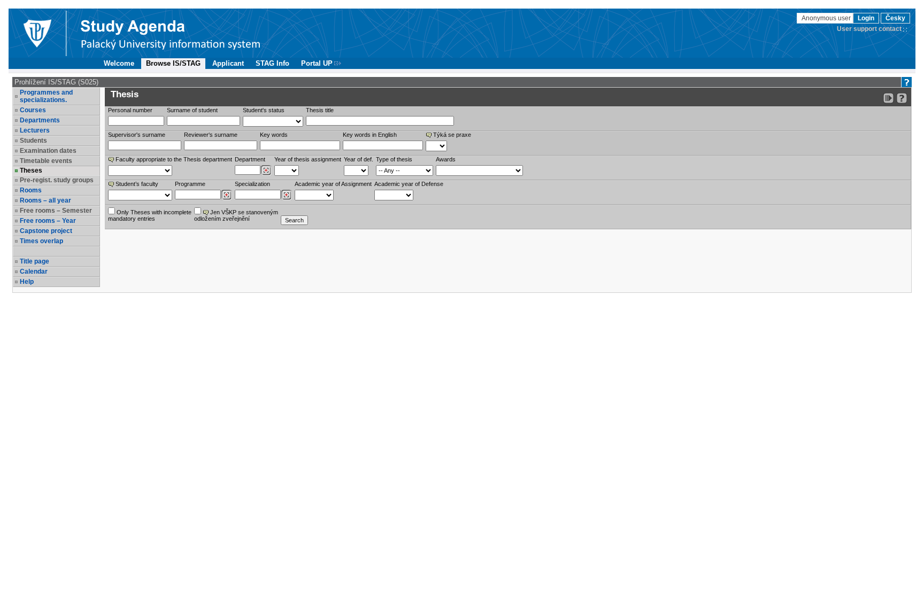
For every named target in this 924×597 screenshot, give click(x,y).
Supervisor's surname (136, 134)
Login (866, 18)
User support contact (869, 29)
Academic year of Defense (408, 184)
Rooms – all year (45, 200)
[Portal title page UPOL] (170, 33)
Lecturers (35, 130)
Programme (190, 184)
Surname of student (192, 110)
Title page (34, 261)
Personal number (130, 110)
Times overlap (41, 241)
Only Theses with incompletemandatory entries (149, 215)
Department (250, 159)
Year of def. (358, 159)
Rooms (31, 190)
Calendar (34, 271)
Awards (446, 159)
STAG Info (272, 63)
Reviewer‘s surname (210, 134)
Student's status (263, 110)
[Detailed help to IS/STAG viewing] (901, 98)
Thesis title (320, 110)
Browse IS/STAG (173, 63)
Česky (895, 18)
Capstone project (46, 231)
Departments (40, 120)
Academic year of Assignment (333, 184)
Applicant (228, 63)
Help (27, 281)
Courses (33, 110)
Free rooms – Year (48, 220)
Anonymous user (827, 18)
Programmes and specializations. (46, 96)
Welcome (119, 63)
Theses (31, 170)
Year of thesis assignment (307, 159)
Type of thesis (394, 159)
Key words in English (370, 134)
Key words (274, 134)
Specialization (252, 184)
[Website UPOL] (37, 33)
